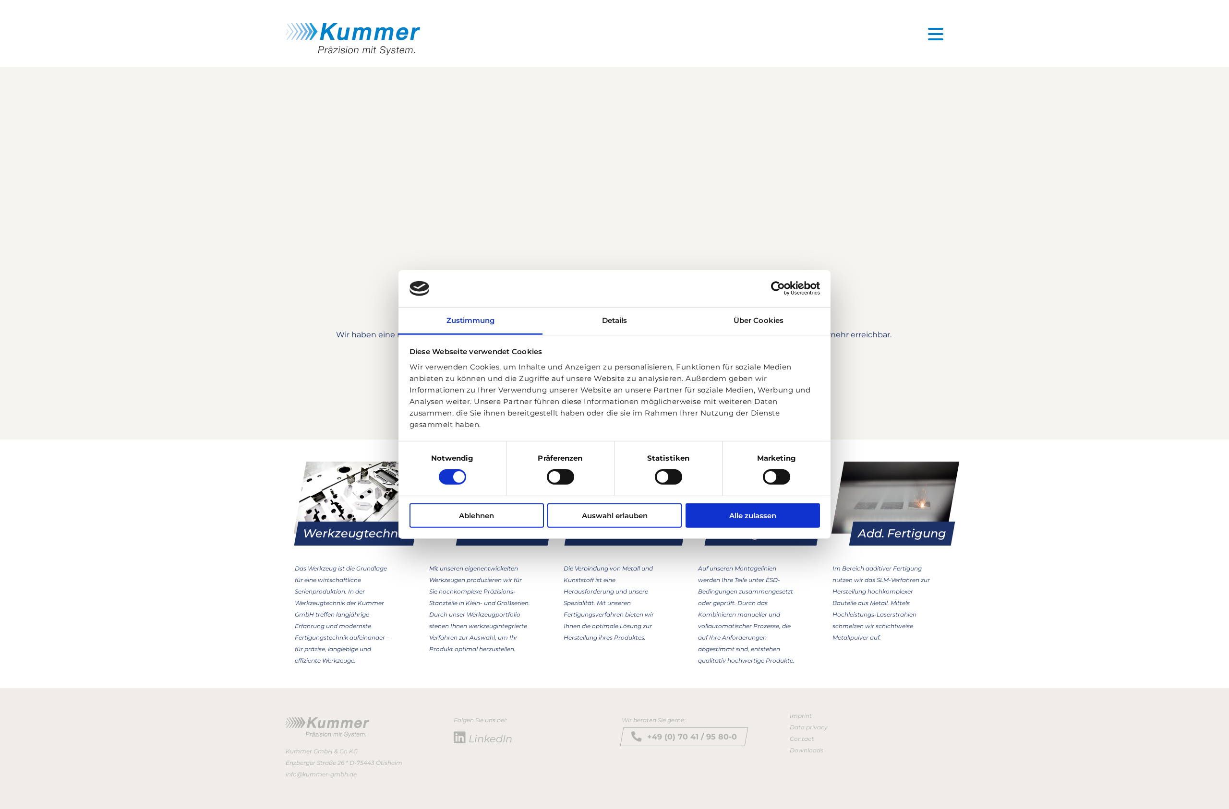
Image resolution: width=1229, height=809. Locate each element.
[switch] (560, 477)
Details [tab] (614, 320)
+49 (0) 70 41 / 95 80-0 (692, 736)
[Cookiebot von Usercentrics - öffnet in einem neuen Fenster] (778, 288)
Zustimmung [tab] (470, 320)
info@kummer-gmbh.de (321, 774)
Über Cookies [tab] (758, 320)
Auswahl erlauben (615, 515)
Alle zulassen (752, 515)
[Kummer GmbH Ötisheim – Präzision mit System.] (353, 39)
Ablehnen (476, 515)
